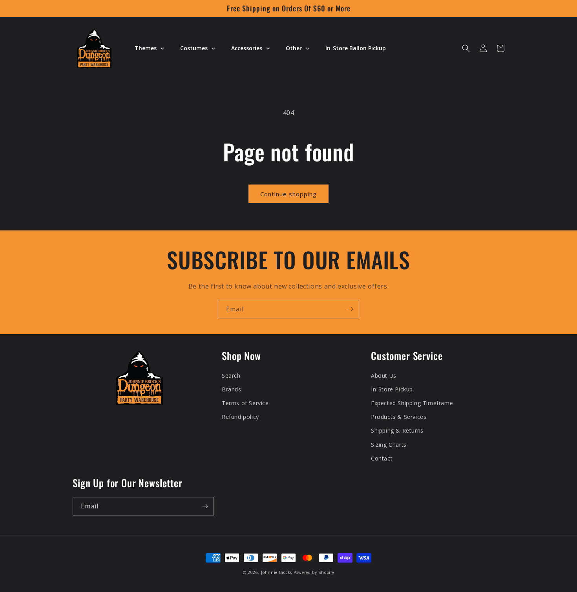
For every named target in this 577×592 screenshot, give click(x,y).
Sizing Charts (389, 444)
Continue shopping (288, 194)
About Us (383, 375)
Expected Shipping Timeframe (412, 403)
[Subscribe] (350, 309)
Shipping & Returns (397, 430)
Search (231, 375)
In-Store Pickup (392, 389)
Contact (382, 458)
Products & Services (398, 416)
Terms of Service (245, 403)
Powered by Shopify (314, 572)
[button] (466, 48)
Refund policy (240, 416)
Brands (231, 389)
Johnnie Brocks (276, 572)
